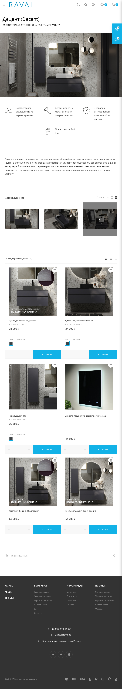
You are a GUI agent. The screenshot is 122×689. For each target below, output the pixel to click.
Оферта (70, 604)
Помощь (100, 585)
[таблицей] (116, 258)
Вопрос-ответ (40, 604)
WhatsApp (69, 654)
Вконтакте (53, 654)
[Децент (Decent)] (22, 219)
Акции (9, 592)
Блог (36, 608)
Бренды (9, 598)
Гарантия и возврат (104, 600)
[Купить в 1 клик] (54, 270)
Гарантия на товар (43, 600)
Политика (71, 600)
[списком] (111, 258)
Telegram (61, 654)
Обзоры (98, 608)
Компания (40, 585)
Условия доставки (42, 596)
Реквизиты (72, 596)
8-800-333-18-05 (61, 629)
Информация (75, 585)
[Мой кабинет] (93, 5)
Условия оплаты (41, 592)
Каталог (10, 585)
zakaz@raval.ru (63, 634)
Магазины (71, 592)
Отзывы (37, 613)
